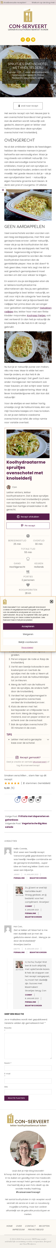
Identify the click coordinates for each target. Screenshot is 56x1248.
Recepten (17, 78)
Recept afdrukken (29, 516)
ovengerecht (29, 75)
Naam (7, 1063)
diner (28, 72)
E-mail (7, 1074)
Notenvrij (16, 75)
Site (6, 1086)
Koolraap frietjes (36, 315)
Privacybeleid (27, 647)
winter (41, 78)
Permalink (19, 878)
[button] (51, 601)
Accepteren (28, 626)
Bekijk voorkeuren (28, 642)
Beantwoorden (38, 878)
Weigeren (28, 634)
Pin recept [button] (29, 525)
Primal (40, 75)
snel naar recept (29, 105)
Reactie (7, 1029)
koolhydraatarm (40, 72)
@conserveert (40, 762)
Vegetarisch (30, 78)
